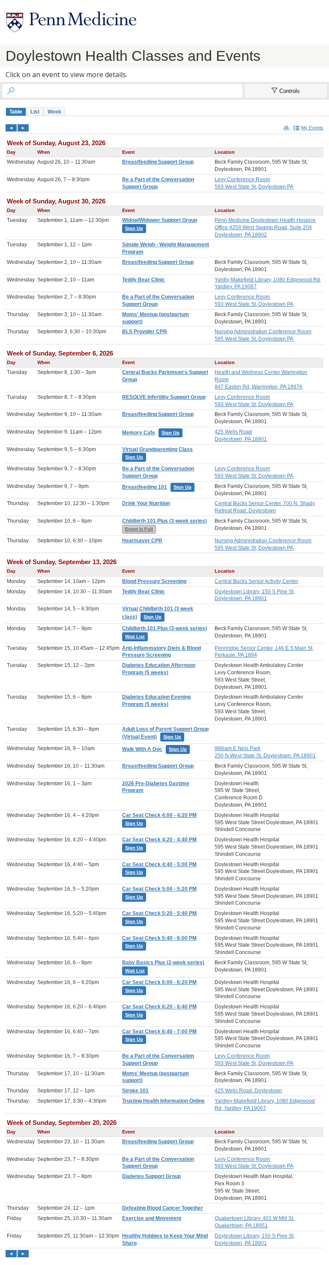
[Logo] (71, 22)
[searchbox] (130, 90)
